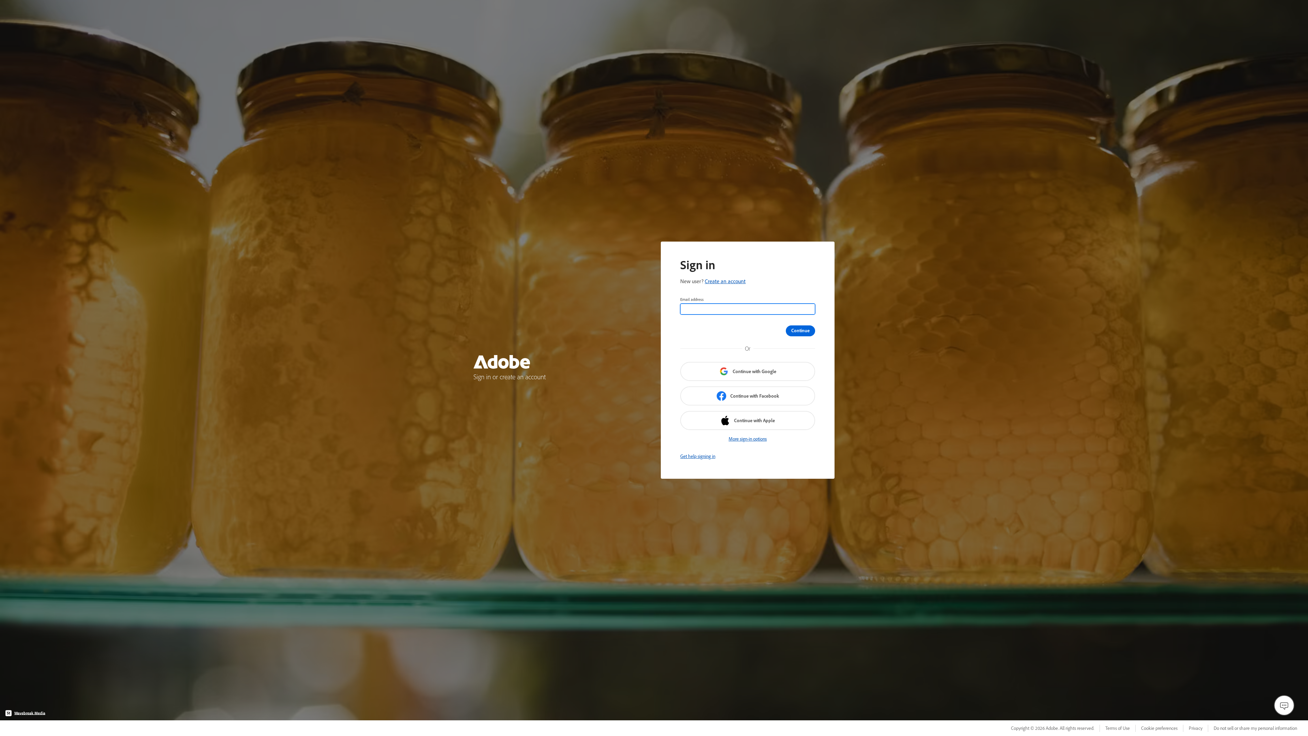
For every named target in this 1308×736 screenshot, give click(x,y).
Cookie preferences (1159, 728)
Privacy (1195, 728)
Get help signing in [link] (697, 456)
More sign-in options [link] (748, 439)
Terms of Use (1117, 728)
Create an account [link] (725, 281)
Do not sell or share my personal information (1255, 728)
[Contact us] (1284, 705)
